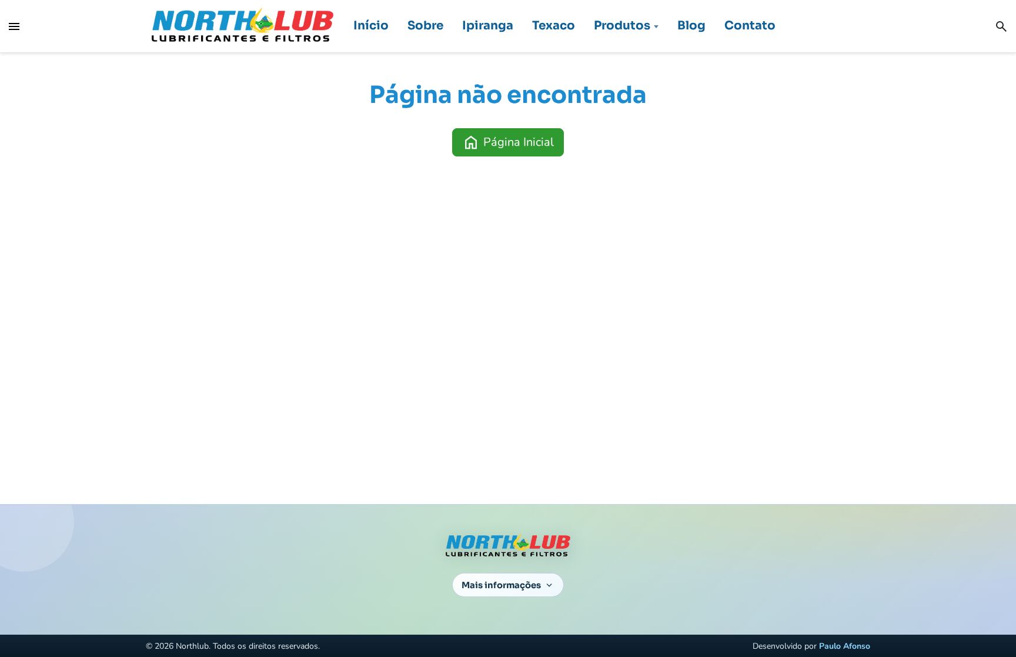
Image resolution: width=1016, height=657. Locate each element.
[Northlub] (242, 26)
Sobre (425, 25)
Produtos (622, 25)
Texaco (553, 25)
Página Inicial (508, 142)
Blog (691, 25)
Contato (750, 25)
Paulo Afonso (844, 646)
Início (371, 25)
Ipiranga (487, 25)
